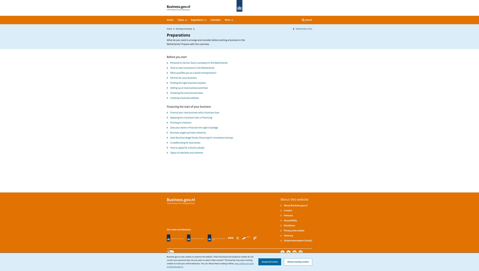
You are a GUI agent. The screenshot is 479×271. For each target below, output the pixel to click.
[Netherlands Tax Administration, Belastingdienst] (195, 238)
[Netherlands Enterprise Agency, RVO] (175, 238)
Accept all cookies (270, 262)
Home (169, 29)
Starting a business (184, 29)
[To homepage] (239, 6)
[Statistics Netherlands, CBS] (238, 237)
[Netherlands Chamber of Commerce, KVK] (230, 237)
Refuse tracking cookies (298, 262)
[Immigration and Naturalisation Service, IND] (216, 238)
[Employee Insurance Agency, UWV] (255, 237)
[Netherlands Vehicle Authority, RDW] (246, 237)
